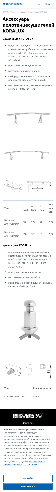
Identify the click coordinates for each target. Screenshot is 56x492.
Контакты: (28, 422)
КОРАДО (6, 12)
